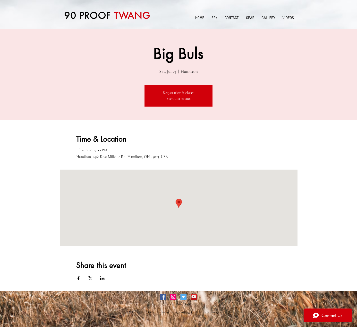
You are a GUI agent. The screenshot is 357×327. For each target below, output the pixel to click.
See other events (178, 98)
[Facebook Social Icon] (163, 297)
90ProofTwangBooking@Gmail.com (182, 312)
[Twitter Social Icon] (183, 297)
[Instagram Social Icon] (173, 297)
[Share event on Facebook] (78, 278)
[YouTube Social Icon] (194, 297)
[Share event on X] (90, 278)
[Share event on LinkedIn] (102, 278)
